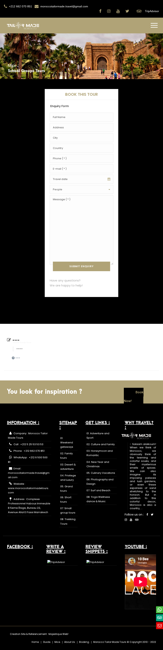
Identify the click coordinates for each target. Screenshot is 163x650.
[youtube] (118, 11)
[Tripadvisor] (159, 617)
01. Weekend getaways (66, 442)
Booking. (84, 642)
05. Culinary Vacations (100, 473)
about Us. (70, 642)
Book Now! (134, 396)
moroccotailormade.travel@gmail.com (64, 6)
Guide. (47, 642)
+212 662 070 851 (20, 6)
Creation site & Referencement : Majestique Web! (39, 634)
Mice (12, 65)
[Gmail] (159, 625)
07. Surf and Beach (98, 490)
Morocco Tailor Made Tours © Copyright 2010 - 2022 (124, 642)
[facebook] (100, 11)
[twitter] (127, 11)
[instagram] (109, 11)
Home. (35, 642)
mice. (57, 642)
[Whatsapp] (159, 609)
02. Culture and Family (100, 444)
